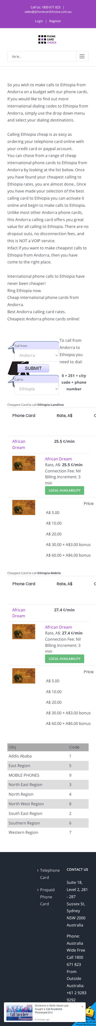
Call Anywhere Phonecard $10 (48, 1010)
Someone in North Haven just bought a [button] (51, 1009)
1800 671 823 (51, 7)
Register (55, 21)
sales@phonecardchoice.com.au (48, 11)
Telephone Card (48, 874)
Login (39, 21)
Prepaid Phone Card (47, 897)
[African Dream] (23, 459)
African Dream (58, 459)
